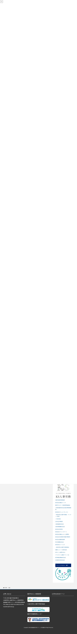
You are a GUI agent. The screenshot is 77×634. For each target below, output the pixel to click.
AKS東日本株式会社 (60, 560)
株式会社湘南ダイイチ (60, 502)
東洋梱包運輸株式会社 (60, 557)
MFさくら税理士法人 (60, 552)
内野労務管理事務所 (60, 500)
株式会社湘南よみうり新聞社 (62, 534)
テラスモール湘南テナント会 (62, 554)
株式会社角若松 (59, 529)
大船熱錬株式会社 (59, 524)
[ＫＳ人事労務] (63, 490)
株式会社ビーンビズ (60, 544)
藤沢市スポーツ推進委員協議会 (62, 505)
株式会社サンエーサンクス (61, 512)
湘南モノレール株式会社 (61, 549)
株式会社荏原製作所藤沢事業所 (62, 536)
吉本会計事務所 (59, 521)
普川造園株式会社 (59, 542)
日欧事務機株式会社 (60, 526)
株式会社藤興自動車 (60, 539)
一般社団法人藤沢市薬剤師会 (62, 547)
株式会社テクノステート (61, 531)
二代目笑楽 (58, 518)
